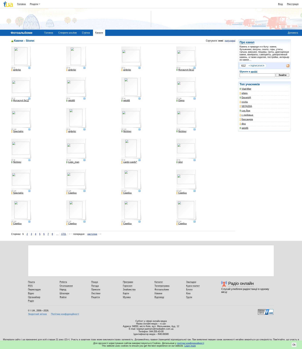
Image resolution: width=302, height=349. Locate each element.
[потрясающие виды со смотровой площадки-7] (21, 149)
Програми (128, 282)
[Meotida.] (186, 87)
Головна (21, 4)
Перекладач (34, 289)
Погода (95, 285)
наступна (92, 234)
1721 (63, 234)
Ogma (181, 101)
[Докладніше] (29, 68)
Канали (99, 32)
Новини (158, 293)
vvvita (245, 102)
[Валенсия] (186, 149)
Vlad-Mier (246, 89)
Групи (189, 297)
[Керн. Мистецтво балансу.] (76, 57)
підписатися (256, 65)
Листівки (95, 293)
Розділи (34, 4)
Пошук (94, 282)
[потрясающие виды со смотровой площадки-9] (131, 118)
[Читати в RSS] (286, 65)
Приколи (95, 289)
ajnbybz (17, 70)
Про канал (247, 42)
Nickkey (127, 131)
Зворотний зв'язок (37, 314)
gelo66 (245, 128)
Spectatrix (18, 131)
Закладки (191, 282)
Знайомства (129, 289)
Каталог (158, 282)
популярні (230, 40)
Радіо (31, 300)
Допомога (293, 32)
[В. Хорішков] (21, 87)
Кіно (188, 293)
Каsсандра (247, 119)
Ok (294, 344)
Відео (31, 293)
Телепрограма (161, 285)
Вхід (280, 4)
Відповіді (159, 297)
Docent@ (246, 97)
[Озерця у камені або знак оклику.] (76, 118)
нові (220, 40)
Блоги (189, 289)
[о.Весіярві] (186, 180)
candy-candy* (130, 162)
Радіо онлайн (241, 283)
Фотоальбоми (161, 289)
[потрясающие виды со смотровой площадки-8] (186, 118)
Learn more (190, 345)
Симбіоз (72, 193)
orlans (245, 93)
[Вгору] (131, 149)
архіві (254, 71)
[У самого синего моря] (76, 149)
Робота (63, 282)
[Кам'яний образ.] (21, 57)
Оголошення (66, 285)
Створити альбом (67, 32)
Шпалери (64, 293)
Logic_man (73, 162)
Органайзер (34, 297)
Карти (126, 293)
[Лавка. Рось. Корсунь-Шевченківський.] (131, 57)
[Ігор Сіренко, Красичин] (186, 57)
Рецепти (95, 297)
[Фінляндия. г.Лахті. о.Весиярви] (76, 210)
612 (243, 65)
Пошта (31, 282)
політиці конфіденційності (190, 343)
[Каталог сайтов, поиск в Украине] (265, 310)
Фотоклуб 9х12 (186, 70)
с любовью (247, 115)
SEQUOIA (247, 106)
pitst (180, 162)
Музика (127, 297)
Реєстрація (293, 4)
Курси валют (193, 285)
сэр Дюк (246, 110)
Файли (63, 297)
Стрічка (86, 32)
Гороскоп (127, 285)
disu (244, 123)
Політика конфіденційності (65, 314)
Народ (63, 289)
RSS (30, 285)
